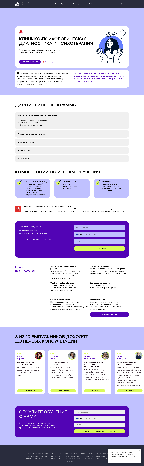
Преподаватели (78, 4)
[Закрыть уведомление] (140, 451)
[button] (30, 62)
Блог (56, 4)
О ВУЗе (90, 4)
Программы (65, 4)
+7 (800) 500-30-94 (123, 4)
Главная (18, 19)
